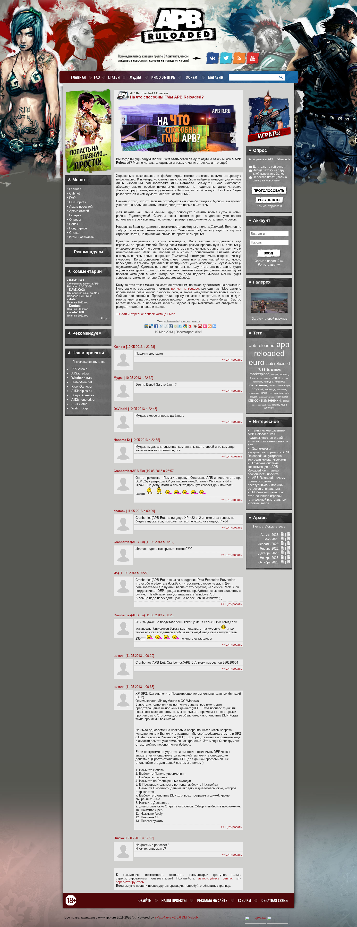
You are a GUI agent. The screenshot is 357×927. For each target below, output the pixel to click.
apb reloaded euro (269, 353)
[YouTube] (252, 63)
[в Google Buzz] (185, 327)
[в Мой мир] (146, 327)
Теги (257, 333)
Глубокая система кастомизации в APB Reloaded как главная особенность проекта (263, 468)
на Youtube (191, 288)
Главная (75, 189)
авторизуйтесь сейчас (215, 878)
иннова (285, 378)
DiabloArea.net (81, 382)
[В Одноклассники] (176, 327)
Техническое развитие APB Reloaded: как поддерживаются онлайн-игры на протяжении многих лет (268, 438)
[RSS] (239, 63)
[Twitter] (226, 63)
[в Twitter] (180, 327)
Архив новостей (81, 206)
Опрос (259, 150)
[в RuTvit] (214, 327)
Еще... (105, 319)
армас (284, 374)
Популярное (78, 228)
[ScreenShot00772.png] (269, 312)
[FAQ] (96, 77)
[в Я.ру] (190, 327)
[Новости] (282, 535)
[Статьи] (289, 535)
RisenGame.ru (81, 386)
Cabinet (74, 193)
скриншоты (282, 397)
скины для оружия (266, 397)
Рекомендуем (86, 333)
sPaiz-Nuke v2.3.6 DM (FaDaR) (177, 917)
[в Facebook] (156, 327)
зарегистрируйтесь (130, 882)
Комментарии (86, 271)
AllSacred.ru (80, 373)
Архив (259, 517)
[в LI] (166, 327)
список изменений (264, 400)
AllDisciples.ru (81, 391)
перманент (281, 390)
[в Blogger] (210, 327)
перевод (270, 389)
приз (264, 392)
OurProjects (77, 202)
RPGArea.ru (79, 369)
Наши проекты (87, 352)
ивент (276, 378)
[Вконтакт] (171, 327)
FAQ (72, 198)
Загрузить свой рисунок (269, 318)
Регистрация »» (269, 264)
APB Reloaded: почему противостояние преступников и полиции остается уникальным (266, 483)
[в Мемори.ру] (205, 327)
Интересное (265, 421)
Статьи (74, 233)
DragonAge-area (82, 395)
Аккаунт (261, 220)
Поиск (73, 224)
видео (267, 378)
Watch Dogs (80, 408)
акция (274, 374)
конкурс (268, 381)
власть (196, 321)
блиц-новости (256, 378)
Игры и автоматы (81, 237)
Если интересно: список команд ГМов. (147, 314)
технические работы (261, 405)
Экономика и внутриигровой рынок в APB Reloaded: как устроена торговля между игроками (268, 454)
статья (185, 321)
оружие (257, 389)
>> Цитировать (231, 359)
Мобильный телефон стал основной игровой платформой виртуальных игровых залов (267, 497)
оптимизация (284, 386)
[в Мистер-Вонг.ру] (200, 327)
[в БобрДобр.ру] (195, 327)
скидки (253, 397)
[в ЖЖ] (161, 327)
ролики (176, 288)
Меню (78, 179)
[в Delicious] (151, 327)
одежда (272, 385)
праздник (254, 393)
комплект (257, 382)
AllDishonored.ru (82, 399)
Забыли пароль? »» (269, 261)
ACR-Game (79, 404)
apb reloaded (171, 321)
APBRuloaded (141, 93)
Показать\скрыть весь (88, 362)
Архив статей (79, 211)
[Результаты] (269, 203)
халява (275, 405)
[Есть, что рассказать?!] (88, 174)
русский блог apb (279, 393)
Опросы (75, 219)
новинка (280, 381)
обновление (257, 385)
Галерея (75, 215)
